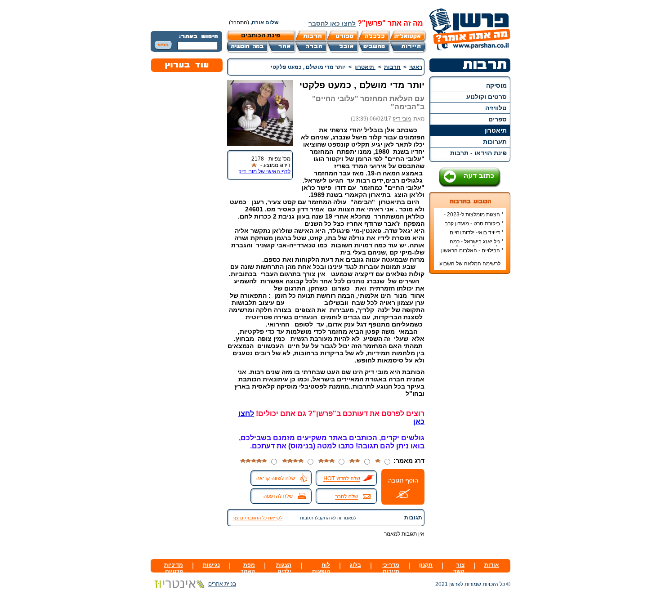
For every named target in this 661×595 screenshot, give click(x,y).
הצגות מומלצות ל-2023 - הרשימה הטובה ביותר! (474, 217)
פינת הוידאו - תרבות (478, 153)
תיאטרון (495, 130)
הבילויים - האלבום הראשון (470, 250)
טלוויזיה (496, 108)
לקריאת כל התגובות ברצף (257, 517)
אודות (491, 565)
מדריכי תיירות (390, 568)
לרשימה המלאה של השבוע (469, 263)
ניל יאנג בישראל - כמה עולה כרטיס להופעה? (477, 244)
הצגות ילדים (283, 568)
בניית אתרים (222, 584)
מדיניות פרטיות (173, 568)
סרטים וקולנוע (486, 96)
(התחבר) (239, 22)
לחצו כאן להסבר (332, 23)
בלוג (355, 565)
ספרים (497, 119)
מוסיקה (496, 85)
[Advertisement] (470, 415)
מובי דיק (402, 119)
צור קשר (458, 568)
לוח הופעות (321, 568)
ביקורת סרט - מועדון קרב (472, 223)
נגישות (211, 565)
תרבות (392, 67)
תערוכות (495, 141)
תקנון (426, 565)
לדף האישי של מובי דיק (264, 171)
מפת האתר (248, 568)
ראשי (415, 67)
